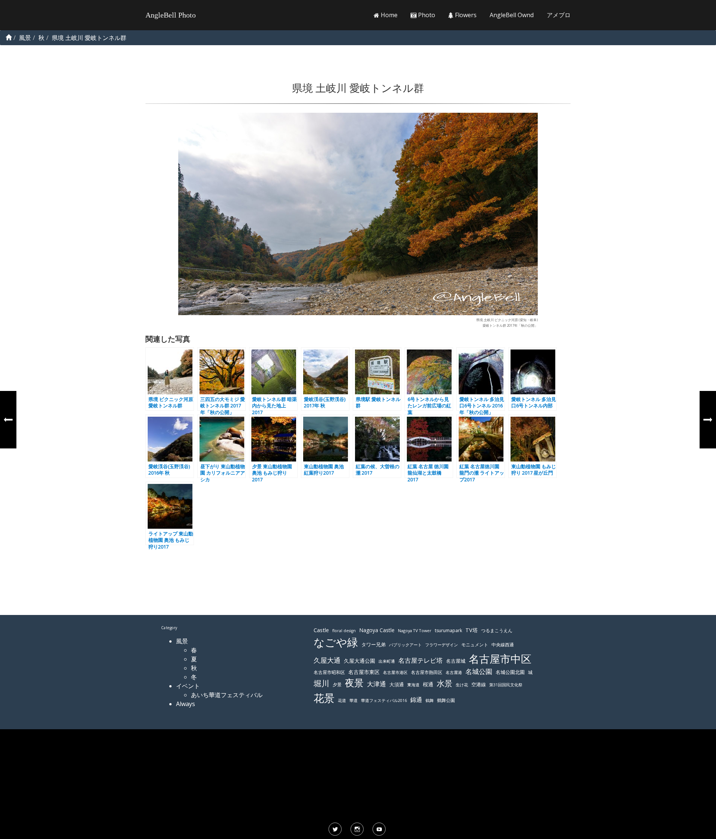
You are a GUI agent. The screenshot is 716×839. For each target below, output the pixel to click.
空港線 (478, 684)
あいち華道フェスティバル (227, 695)
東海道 (413, 684)
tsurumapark (448, 630)
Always (185, 704)
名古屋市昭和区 (329, 672)
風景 (182, 641)
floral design (344, 630)
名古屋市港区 (395, 672)
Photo (426, 15)
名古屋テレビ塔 (420, 660)
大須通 (396, 684)
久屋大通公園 (359, 660)
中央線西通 (503, 644)
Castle (321, 630)
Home (388, 15)
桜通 (428, 684)
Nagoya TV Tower (414, 630)
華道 (353, 700)
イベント (188, 686)
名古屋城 (455, 661)
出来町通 (387, 661)
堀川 (321, 683)
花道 (342, 700)
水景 (444, 683)
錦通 (416, 700)
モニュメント (474, 644)
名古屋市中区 (500, 659)
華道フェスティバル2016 (384, 700)
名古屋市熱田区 (426, 672)
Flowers (465, 15)
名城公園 (478, 671)
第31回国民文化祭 (505, 684)
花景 (324, 698)
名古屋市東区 (364, 671)
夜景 (354, 683)
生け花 (462, 684)
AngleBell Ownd (512, 15)
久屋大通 (327, 660)
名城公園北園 (510, 672)
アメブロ (559, 15)
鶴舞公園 (446, 700)
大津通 (376, 684)
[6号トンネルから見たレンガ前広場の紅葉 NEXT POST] (708, 419)
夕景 (337, 684)
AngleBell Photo (170, 15)
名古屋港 (454, 672)
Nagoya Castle (377, 630)
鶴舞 (429, 700)
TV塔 (471, 630)
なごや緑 (336, 642)
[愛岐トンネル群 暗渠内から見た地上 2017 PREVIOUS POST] (8, 419)
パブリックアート (405, 644)
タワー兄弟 (373, 644)
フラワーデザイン (441, 644)
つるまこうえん (496, 630)
